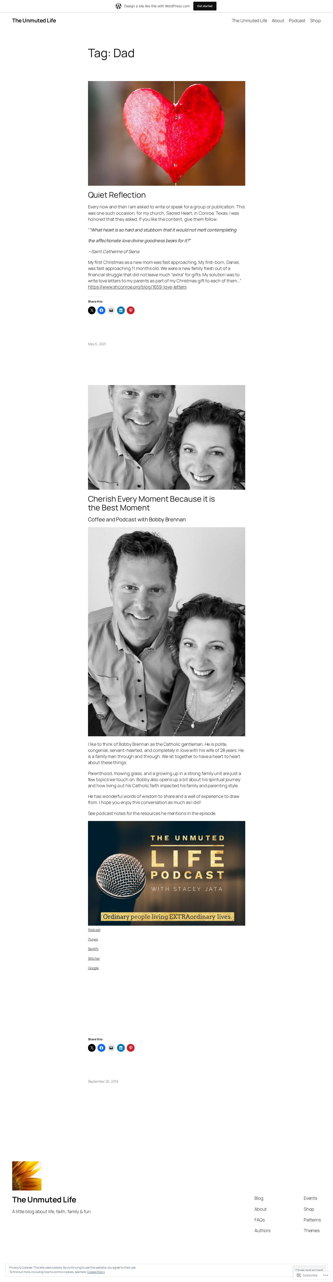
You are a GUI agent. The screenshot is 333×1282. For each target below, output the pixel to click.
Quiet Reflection (117, 194)
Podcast (94, 929)
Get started (205, 6)
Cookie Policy (96, 1272)
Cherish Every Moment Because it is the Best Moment (151, 503)
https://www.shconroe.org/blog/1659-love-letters (137, 287)
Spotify (93, 948)
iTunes (93, 939)
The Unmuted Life (34, 20)
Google (93, 968)
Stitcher (94, 958)
